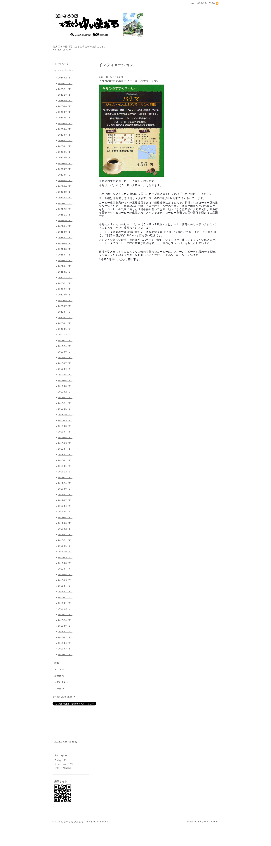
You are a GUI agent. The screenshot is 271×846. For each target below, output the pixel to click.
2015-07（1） (65, 637)
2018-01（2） (65, 466)
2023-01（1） (65, 146)
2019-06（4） (65, 369)
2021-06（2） (65, 243)
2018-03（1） (65, 454)
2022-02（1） (65, 198)
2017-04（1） (65, 517)
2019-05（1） (65, 375)
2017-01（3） (65, 534)
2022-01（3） (65, 203)
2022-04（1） (65, 186)
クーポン (59, 688)
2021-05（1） (65, 249)
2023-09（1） (65, 100)
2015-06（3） (65, 643)
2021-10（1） (65, 220)
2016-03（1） (65, 592)
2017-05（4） (65, 512)
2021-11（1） (65, 215)
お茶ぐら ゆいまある (72, 821)
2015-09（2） (65, 626)
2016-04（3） (65, 586)
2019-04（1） (65, 380)
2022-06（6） (65, 175)
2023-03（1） (65, 135)
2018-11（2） (65, 409)
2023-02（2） (65, 140)
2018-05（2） (65, 443)
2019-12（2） (65, 335)
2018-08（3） (65, 426)
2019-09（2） (65, 352)
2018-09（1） (65, 420)
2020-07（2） (65, 306)
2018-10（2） (65, 415)
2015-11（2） (65, 614)
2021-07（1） (65, 238)
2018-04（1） (65, 449)
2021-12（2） (65, 209)
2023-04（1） (65, 129)
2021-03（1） (65, 260)
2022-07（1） (65, 169)
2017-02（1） (65, 529)
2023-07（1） (65, 112)
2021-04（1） (65, 255)
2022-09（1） (65, 158)
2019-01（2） (65, 397)
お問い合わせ (61, 682)
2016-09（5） (65, 557)
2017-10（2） (65, 483)
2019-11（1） (65, 340)
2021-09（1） (65, 226)
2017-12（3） (65, 472)
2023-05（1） (65, 123)
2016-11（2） (65, 546)
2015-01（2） (65, 654)
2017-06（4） (65, 506)
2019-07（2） (65, 363)
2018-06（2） (65, 437)
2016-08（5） (65, 563)
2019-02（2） (65, 392)
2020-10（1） (65, 289)
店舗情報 (59, 676)
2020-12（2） (65, 277)
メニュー (59, 669)
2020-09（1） (65, 295)
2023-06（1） (65, 118)
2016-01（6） (65, 603)
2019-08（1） (65, 357)
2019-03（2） (65, 386)
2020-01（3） (65, 329)
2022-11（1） (65, 152)
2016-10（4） (65, 552)
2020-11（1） (65, 283)
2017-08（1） (65, 494)
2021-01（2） (65, 272)
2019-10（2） (65, 346)
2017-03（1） (65, 523)
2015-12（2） (65, 609)
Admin (214, 821)
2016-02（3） (65, 597)
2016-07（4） (65, 569)
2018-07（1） (65, 432)
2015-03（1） (65, 649)
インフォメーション (65, 70)
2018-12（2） (65, 403)
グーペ (205, 821)
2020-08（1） (65, 300)
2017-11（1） (65, 477)
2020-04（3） (65, 312)
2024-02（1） (65, 78)
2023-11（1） (65, 89)
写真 (56, 663)
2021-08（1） (65, 232)
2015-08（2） (65, 631)
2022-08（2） (65, 163)
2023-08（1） (65, 106)
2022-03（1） (65, 192)
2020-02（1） (65, 323)
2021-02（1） (65, 266)
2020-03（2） (65, 317)
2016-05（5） (65, 580)
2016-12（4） (65, 540)
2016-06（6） (65, 574)
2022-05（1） (65, 180)
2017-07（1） (65, 500)
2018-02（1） (65, 460)
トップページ (61, 64)
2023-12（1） (65, 83)
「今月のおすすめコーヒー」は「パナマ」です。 (129, 80)
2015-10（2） (65, 620)
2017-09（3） (65, 489)
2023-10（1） (65, 95)
